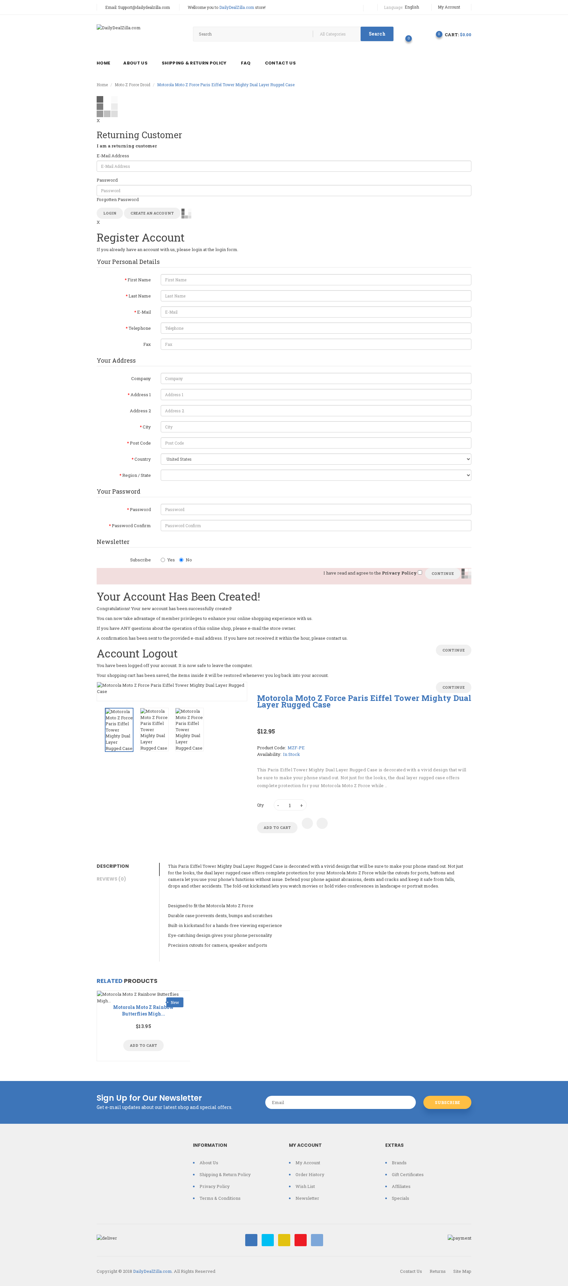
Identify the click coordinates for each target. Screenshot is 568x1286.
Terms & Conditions (220, 1198)
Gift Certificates (408, 1174)
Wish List (305, 1186)
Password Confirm (131, 525)
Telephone (140, 328)
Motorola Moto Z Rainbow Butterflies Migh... (143, 1010)
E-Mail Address (113, 156)
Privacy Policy (215, 1186)
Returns (438, 1271)
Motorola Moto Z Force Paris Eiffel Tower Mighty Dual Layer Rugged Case (226, 84)
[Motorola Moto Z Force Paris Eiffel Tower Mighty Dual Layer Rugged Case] (119, 730)
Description (113, 866)
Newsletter (307, 1198)
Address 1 (140, 395)
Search (377, 34)
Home (102, 84)
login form (226, 249)
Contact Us (411, 1271)
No (189, 560)
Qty (260, 805)
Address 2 (140, 411)
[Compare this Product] (322, 823)
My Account (449, 7)
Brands (399, 1163)
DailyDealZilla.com (152, 1271)
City (147, 427)
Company (141, 378)
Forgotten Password (118, 199)
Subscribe (140, 560)
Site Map (462, 1271)
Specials (400, 1198)
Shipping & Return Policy (225, 1174)
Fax (147, 344)
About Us (209, 1163)
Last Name (140, 296)
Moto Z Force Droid (132, 84)
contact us (336, 638)
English (412, 7)
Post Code (140, 443)
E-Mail (144, 312)
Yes (171, 560)
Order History (310, 1174)
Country (142, 459)
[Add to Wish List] (307, 823)
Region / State (136, 475)
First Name (139, 280)
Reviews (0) (111, 879)
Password (107, 180)
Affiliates (401, 1186)
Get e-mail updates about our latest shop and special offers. (164, 1107)
